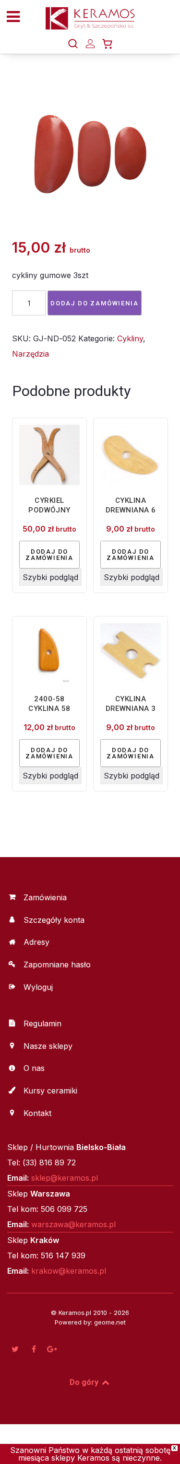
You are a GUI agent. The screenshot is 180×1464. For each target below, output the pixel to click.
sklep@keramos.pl (64, 1178)
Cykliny (130, 338)
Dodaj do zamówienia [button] (49, 554)
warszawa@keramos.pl (73, 1224)
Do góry (85, 1382)
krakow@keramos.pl (68, 1271)
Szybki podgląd (50, 577)
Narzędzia (30, 354)
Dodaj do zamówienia (94, 303)
